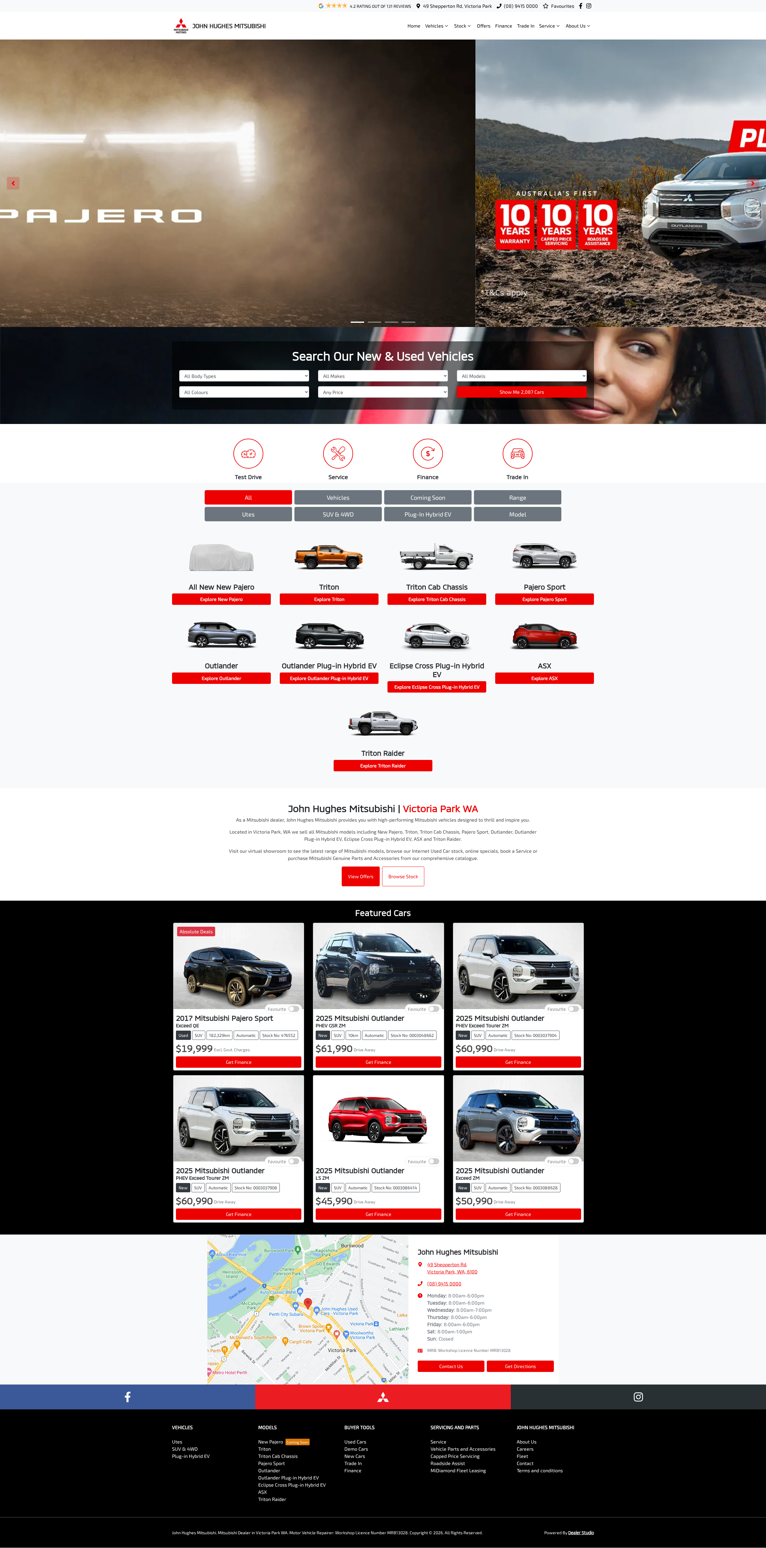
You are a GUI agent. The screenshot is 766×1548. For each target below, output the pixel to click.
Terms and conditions (540, 1470)
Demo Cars (356, 1449)
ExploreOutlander (221, 678)
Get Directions (520, 1366)
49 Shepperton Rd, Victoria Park (457, 6)
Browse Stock (403, 876)
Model (517, 514)
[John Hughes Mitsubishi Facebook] (582, 6)
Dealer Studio (581, 1532)
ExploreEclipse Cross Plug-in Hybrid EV (437, 687)
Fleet (522, 1456)
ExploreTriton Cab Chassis (437, 599)
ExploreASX (544, 678)
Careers (525, 1449)
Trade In (525, 25)
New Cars (354, 1456)
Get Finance (239, 1062)
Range (517, 497)
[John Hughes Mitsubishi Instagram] (590, 6)
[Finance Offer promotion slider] (374, 322)
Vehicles (434, 25)
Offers (483, 25)
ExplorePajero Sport (544, 599)
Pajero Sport (271, 1463)
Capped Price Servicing (455, 1456)
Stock (460, 25)
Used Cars (355, 1441)
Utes (248, 514)
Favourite (277, 1009)
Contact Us (451, 1366)
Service (547, 25)
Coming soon (428, 497)
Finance (503, 25)
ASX (262, 1492)
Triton (264, 1449)
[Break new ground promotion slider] (391, 322)
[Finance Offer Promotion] (383, 183)
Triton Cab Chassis (278, 1456)
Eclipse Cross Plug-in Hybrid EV (292, 1485)
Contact (525, 1463)
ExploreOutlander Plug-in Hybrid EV (329, 678)
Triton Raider (272, 1499)
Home (414, 25)
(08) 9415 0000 (521, 6)
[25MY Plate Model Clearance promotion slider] (357, 322)
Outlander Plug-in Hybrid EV (288, 1477)
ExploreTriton (329, 599)
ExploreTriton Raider (383, 765)
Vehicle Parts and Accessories (463, 1449)
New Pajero (270, 1441)
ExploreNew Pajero (221, 599)
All (248, 497)
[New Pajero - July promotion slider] (408, 322)
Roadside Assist (448, 1463)
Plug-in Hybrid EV (428, 514)
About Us (576, 25)
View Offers (360, 876)
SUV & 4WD (338, 514)
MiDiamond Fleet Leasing (458, 1470)
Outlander (269, 1470)
